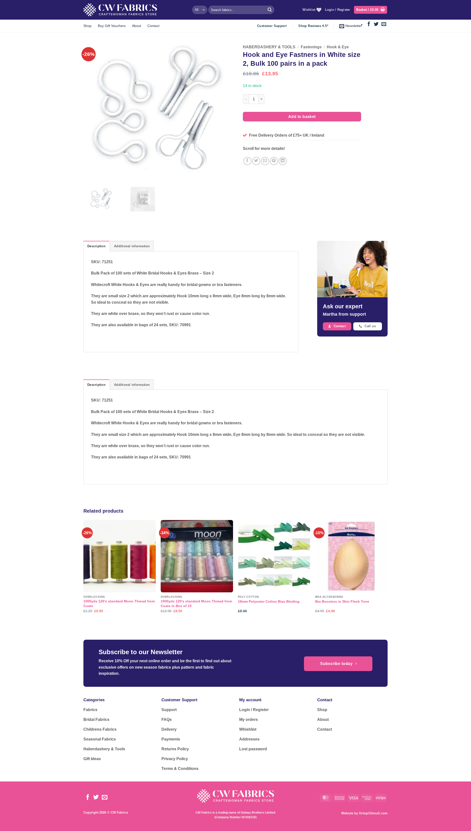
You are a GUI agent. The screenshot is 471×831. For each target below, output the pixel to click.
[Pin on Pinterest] (274, 161)
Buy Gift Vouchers (112, 26)
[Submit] (269, 10)
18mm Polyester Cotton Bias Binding (269, 601)
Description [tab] (96, 246)
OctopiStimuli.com (373, 813)
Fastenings (311, 47)
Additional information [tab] (132, 246)
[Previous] (83, 570)
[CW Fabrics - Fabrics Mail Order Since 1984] (120, 9)
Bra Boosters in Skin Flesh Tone (342, 601)
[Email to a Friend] (265, 161)
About (136, 26)
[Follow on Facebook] (368, 24)
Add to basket (302, 117)
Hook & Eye (338, 47)
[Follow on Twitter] (376, 24)
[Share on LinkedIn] (283, 161)
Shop (87, 26)
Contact (153, 26)
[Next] (387, 570)
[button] (370, 10)
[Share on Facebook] (247, 161)
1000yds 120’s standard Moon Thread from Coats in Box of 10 (196, 603)
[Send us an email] (383, 24)
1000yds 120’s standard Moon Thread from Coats (119, 603)
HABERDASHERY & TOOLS (269, 47)
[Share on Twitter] (256, 161)
